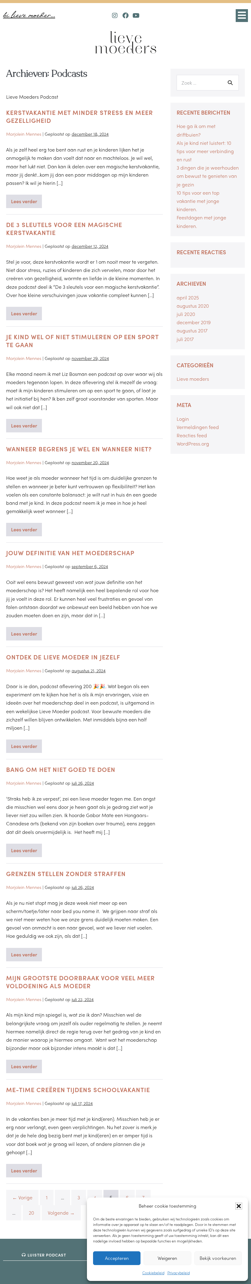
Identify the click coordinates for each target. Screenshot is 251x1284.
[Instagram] (115, 16)
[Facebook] (125, 16)
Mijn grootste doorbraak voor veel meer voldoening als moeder (80, 981)
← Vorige (22, 1197)
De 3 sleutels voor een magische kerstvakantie (64, 228)
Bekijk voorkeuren (218, 1258)
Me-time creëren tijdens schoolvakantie (78, 1089)
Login (183, 418)
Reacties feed (192, 435)
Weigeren (167, 1258)
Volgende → (61, 1212)
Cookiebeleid (153, 1272)
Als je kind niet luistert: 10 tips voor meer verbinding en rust (205, 151)
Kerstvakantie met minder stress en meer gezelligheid (79, 116)
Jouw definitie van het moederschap (70, 552)
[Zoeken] (230, 82)
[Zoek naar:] (208, 82)
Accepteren (117, 1258)
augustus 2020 (193, 305)
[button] (239, 1206)
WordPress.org (193, 443)
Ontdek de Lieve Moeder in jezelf (63, 656)
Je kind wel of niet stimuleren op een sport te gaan (82, 340)
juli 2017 (185, 339)
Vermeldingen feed (198, 427)
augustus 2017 (192, 330)
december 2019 (194, 322)
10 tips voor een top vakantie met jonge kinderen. (198, 201)
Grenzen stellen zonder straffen (66, 873)
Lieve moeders (193, 378)
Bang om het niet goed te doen (60, 769)
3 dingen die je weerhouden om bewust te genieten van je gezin (208, 176)
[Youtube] (136, 16)
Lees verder (26, 200)
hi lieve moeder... (29, 15)
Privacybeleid (178, 1272)
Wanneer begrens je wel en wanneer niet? (79, 448)
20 (31, 1212)
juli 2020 (186, 313)
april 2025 (188, 297)
